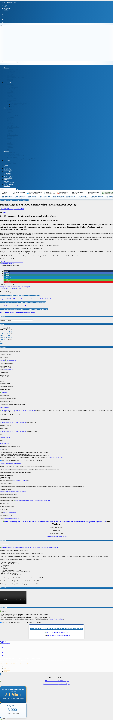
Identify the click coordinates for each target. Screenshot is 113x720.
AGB (5, 5)
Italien (2, 295)
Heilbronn (10, 125)
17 (1, 337)
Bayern (9, 112)
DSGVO (6, 7)
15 (10, 335)
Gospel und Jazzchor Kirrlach (19, 103)
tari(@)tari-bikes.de (5, 437)
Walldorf (9, 146)
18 (2, 337)
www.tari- (2, 360)
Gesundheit (20, 295)
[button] (7, 271)
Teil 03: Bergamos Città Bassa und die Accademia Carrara (17, 312)
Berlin (9, 114)
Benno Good (7, 171)
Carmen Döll (7, 173)
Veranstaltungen (11, 163)
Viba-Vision (7, 186)
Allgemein (10, 302)
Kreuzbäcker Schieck (13, 154)
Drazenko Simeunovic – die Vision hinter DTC (14, 306)
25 (2, 339)
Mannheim (10, 128)
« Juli (1, 343)
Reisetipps (10, 96)
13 (6, 335)
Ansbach (9, 109)
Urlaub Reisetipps (5, 309)
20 (6, 337)
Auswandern (14, 87)
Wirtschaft (10, 79)
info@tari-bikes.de (8, 369)
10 (1, 335)
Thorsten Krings (8, 184)
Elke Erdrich (7, 174)
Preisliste (6, 10)
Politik (9, 93)
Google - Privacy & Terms (56, 457)
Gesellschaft (7, 82)
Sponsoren (6, 151)
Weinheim (10, 147)
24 (1, 339)
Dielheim (9, 119)
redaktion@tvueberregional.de (24, 663)
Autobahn (10, 111)
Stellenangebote (11, 98)
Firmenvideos (11, 71)
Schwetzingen (11, 136)
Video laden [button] (39, 460)
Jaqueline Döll (8, 178)
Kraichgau (10, 120)
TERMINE (7, 160)
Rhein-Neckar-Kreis (13, 127)
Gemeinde (10, 84)
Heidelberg (10, 123)
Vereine (9, 101)
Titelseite (2, 200)
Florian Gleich (11, 152)
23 (11, 337)
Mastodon (3, 641)
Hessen (9, 122)
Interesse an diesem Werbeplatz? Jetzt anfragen (57, 684)
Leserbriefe (10, 92)
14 (8, 335)
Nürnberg (9, 130)
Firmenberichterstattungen (14, 69)
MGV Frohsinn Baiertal (17, 104)
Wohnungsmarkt (11, 100)
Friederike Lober (8, 176)
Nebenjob (10, 95)
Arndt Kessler (8, 170)
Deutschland (10, 117)
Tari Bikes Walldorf (12, 157)
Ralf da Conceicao (9, 182)
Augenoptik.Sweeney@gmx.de (9, 512)
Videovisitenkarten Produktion (15, 77)
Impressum (7, 8)
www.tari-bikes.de (4, 407)
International (10, 85)
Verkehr (9, 143)
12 (4, 335)
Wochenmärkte (11, 162)
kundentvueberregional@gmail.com (56, 536)
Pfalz (8, 133)
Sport (12, 106)
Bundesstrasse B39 (12, 116)
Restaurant (10, 74)
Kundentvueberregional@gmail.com (58, 635)
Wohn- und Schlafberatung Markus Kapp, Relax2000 (22, 159)
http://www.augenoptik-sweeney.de (11, 518)
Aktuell (6, 165)
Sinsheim (9, 141)
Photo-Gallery (9, 200)
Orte (5, 108)
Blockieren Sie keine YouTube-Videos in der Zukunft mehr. (18, 460)
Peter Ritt (6, 181)
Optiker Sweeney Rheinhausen (15, 155)
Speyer (9, 139)
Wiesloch (9, 149)
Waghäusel (10, 144)
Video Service (11, 76)
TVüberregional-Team (4, 663)
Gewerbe (6, 68)
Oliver (4, 212)
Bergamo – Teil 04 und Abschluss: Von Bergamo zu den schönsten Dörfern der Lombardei (27, 299)
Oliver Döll (7, 179)
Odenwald (10, 131)
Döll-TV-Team (14, 663)
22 (10, 337)
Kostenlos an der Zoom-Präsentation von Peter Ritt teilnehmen (13, 491)
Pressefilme (10, 72)
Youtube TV (10, 80)
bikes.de (14, 360)
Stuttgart (9, 138)
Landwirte (10, 90)
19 (4, 337)
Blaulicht (6, 167)
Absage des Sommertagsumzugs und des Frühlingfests (15, 286)
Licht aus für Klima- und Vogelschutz (10, 288)
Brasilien (13, 88)
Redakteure (7, 168)
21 (8, 337)
